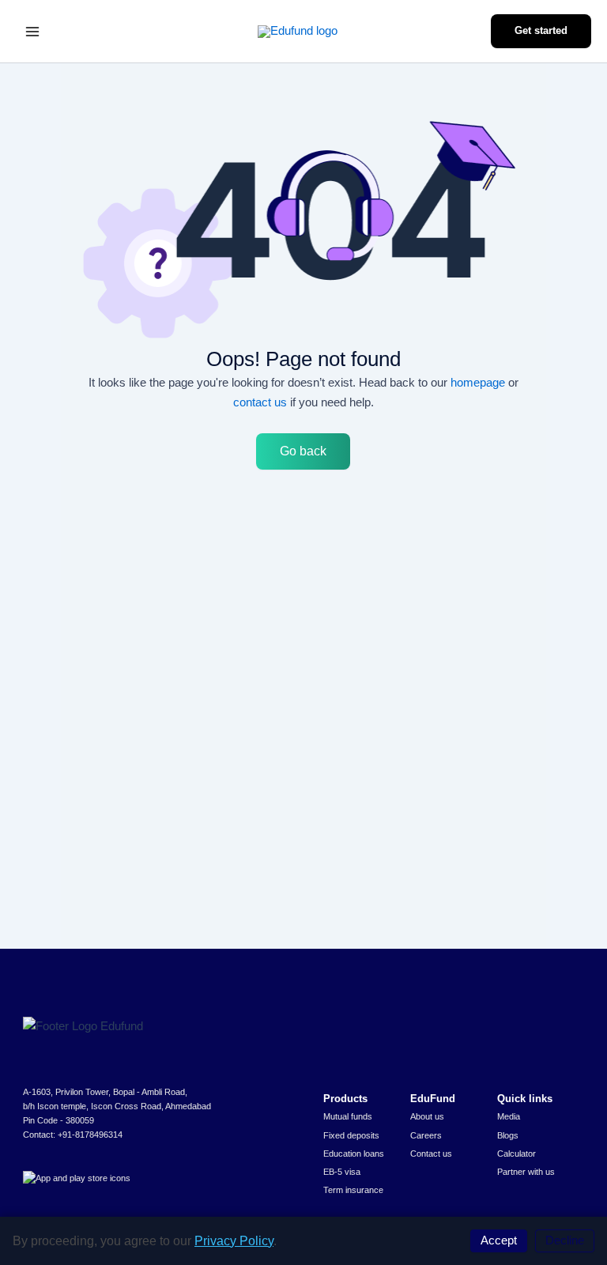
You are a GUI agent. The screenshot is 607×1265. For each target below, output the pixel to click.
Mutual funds (347, 1116)
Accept (499, 1240)
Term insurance (353, 1190)
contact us (260, 402)
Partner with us (526, 1171)
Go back (303, 451)
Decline (564, 1240)
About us (427, 1116)
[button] (541, 31)
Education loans (353, 1153)
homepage (478, 382)
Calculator (516, 1153)
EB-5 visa (341, 1171)
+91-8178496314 (90, 1134)
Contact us (431, 1153)
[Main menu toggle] (32, 31)
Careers (426, 1135)
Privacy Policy (233, 1241)
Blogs (507, 1135)
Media (508, 1116)
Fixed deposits (351, 1135)
